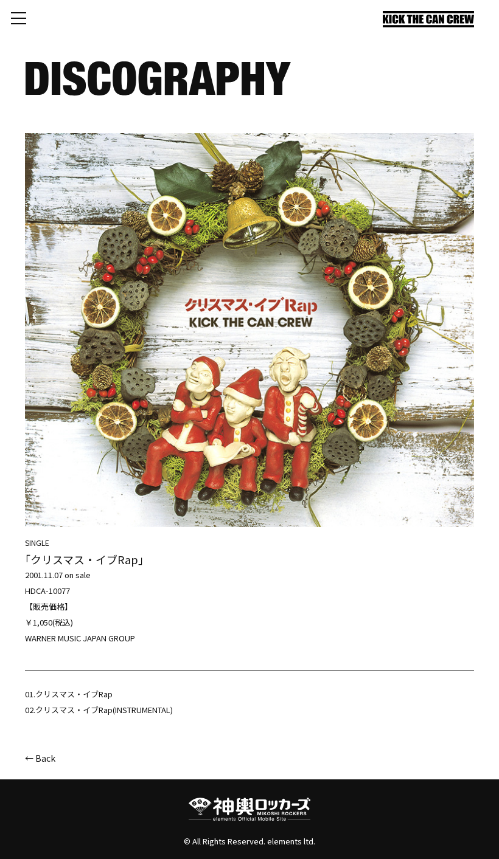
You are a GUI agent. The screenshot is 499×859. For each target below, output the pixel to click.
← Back (40, 758)
